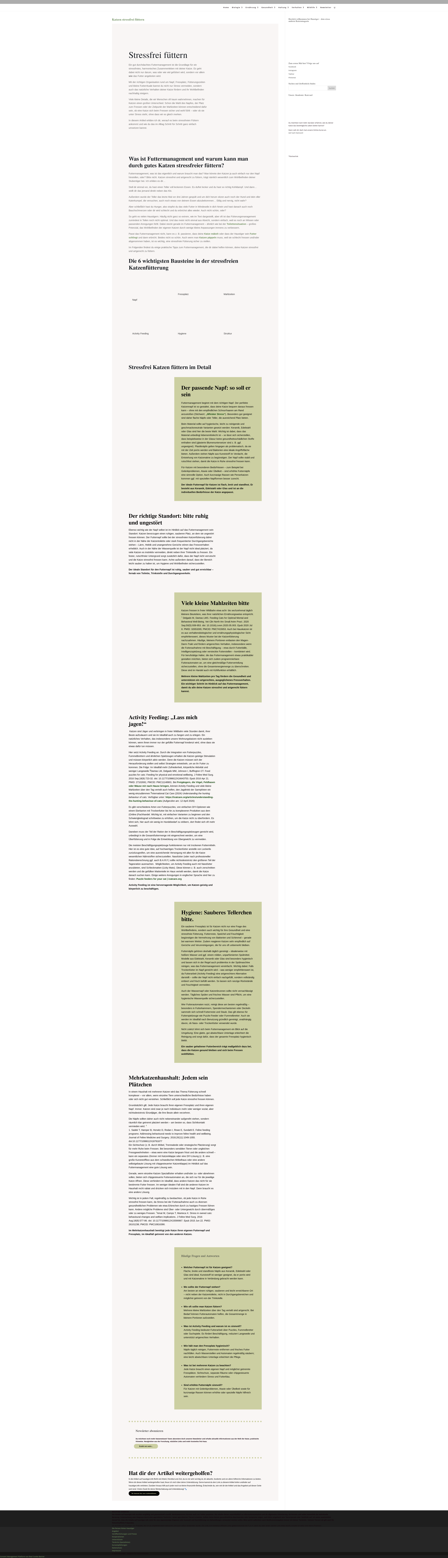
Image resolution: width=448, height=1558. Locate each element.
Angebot (115, 1531)
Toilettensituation (236, 224)
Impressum (116, 1550)
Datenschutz (117, 1548)
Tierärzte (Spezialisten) (121, 1542)
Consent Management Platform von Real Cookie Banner (22, 1556)
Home (226, 8)
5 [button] (156, 1212)
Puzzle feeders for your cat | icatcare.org (159, 879)
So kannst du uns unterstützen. (144, 1493)
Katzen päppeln (207, 237)
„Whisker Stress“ (215, 414)
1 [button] (181, 617)
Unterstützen (117, 1539)
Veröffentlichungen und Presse (124, 1534)
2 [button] (150, 770)
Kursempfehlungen (119, 1545)
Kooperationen (118, 1537)
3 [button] (151, 793)
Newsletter (325, 8)
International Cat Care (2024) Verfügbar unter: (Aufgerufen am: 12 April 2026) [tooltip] (171, 797)
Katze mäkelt (211, 234)
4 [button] (146, 1125)
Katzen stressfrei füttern (128, 19)
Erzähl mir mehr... (146, 1446)
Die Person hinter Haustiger (123, 1528)
